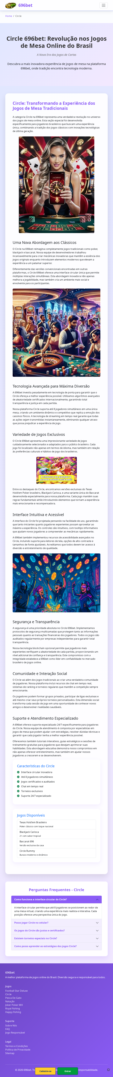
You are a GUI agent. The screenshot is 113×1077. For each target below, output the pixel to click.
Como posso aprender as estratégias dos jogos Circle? (45, 946)
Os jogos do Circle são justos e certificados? (39, 930)
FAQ (7, 1029)
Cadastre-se (45, 1071)
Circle (8, 994)
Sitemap (9, 1053)
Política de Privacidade (17, 1049)
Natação (10, 1001)
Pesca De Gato (13, 997)
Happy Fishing (13, 1012)
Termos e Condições (16, 1046)
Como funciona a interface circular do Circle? (40, 899)
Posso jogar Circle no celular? (31, 922)
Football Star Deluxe (16, 990)
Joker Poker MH (14, 1005)
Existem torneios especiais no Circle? (35, 938)
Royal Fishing (12, 1008)
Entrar (68, 1071)
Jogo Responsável (15, 1032)
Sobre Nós (11, 1025)
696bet (25, 5)
